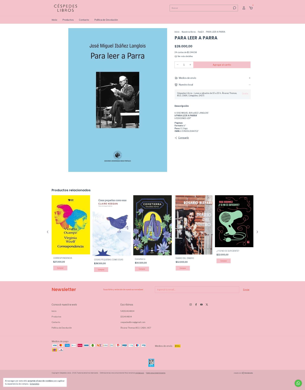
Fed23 (201, 32)
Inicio (54, 19)
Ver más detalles (185, 56)
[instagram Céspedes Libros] (190, 304)
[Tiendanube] (243, 373)
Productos (68, 19)
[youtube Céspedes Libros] (201, 304)
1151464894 (126, 316)
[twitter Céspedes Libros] (207, 304)
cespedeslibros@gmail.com (132, 322)
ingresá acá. (139, 373)
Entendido (34, 384)
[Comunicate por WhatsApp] (298, 383)
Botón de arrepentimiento (155, 373)
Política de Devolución (106, 19)
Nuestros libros (189, 32)
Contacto (84, 19)
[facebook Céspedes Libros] (196, 304)
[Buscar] (234, 8)
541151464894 (127, 311)
